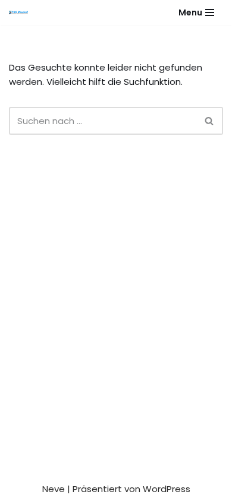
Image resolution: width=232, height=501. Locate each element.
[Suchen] (209, 121)
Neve (53, 489)
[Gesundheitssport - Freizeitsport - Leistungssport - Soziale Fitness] (21, 12)
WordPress (166, 489)
